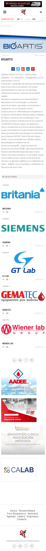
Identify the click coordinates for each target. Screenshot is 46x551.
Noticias (32, 513)
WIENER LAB (7, 343)
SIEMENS (6, 242)
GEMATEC (6, 310)
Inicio (13, 510)
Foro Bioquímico (16, 513)
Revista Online (26, 510)
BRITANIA (6, 208)
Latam (20, 516)
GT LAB (5, 276)
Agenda (10, 516)
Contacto (22, 519)
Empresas (6, 26)
